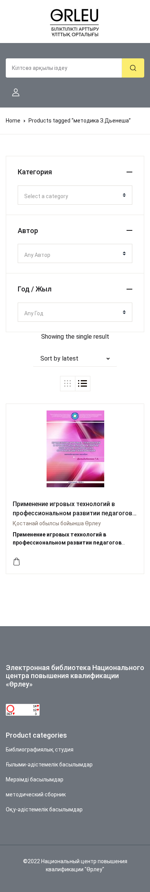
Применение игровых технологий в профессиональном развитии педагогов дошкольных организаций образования (72, 513)
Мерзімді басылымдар (34, 779)
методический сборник (36, 794)
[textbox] (72, 196)
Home (13, 120)
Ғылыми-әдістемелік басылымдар (49, 764)
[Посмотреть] (16, 562)
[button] (13, 92)
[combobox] (75, 195)
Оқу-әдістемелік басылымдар (44, 809)
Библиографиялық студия (39, 749)
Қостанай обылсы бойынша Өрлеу (57, 523)
